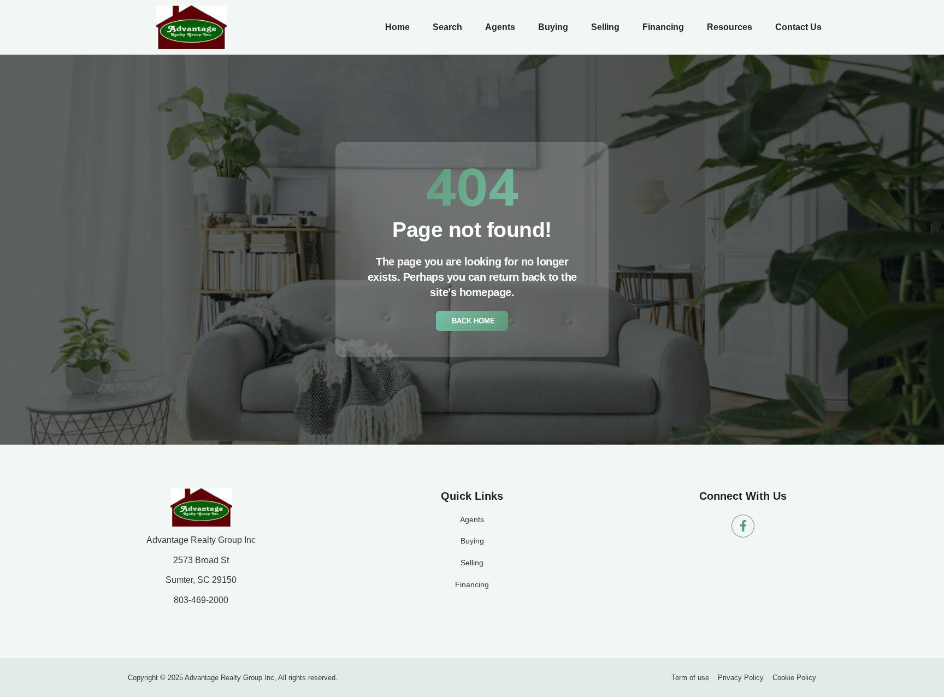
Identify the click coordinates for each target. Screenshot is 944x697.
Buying (553, 27)
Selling (605, 27)
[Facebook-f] (742, 526)
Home (397, 27)
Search (447, 27)
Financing (663, 27)
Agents (500, 27)
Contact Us (798, 27)
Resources (729, 27)
